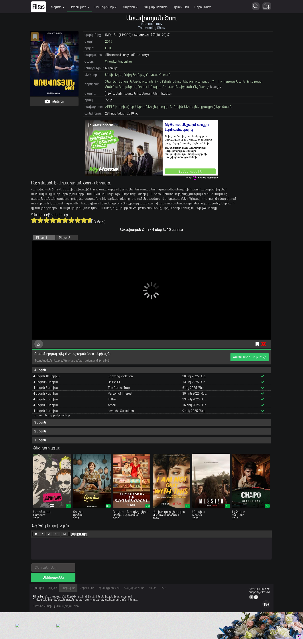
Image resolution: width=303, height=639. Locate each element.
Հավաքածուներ (155, 7)
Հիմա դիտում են (109, 588)
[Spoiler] (78, 534)
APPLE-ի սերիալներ (119, 107)
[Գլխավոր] (38, 6)
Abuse (152, 588)
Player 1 (41, 237)
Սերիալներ (78, 7)
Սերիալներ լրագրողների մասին (208, 107)
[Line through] (56, 534)
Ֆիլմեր (56, 7)
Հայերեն (128, 7)
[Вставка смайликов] (65, 534)
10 (90, 220)
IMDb (108, 35)
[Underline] (49, 534)
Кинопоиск (141, 35)
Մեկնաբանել (53, 577)
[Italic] (42, 534)
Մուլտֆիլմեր (104, 7)
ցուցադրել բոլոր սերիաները (52, 415)
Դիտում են (181, 7)
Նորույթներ (202, 7)
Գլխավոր (38, 588)
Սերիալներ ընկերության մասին (159, 107)
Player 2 (64, 237)
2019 (108, 41)
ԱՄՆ (108, 48)
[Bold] (35, 534)
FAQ (163, 588)
